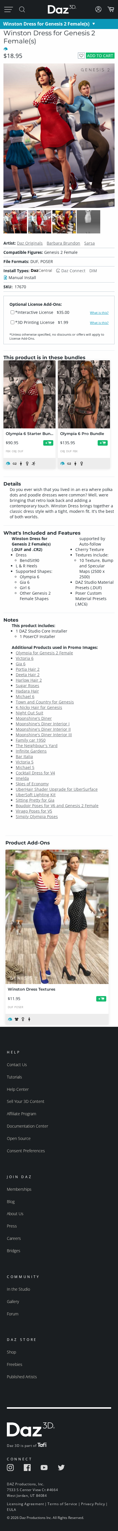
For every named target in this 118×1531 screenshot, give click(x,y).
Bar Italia (24, 756)
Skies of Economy (32, 783)
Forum (12, 1314)
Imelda (22, 778)
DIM (93, 270)
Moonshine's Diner (34, 718)
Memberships (19, 1189)
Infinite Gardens (31, 751)
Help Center (18, 1089)
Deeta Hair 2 (28, 674)
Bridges (13, 1250)
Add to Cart (100, 55)
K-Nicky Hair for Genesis (39, 707)
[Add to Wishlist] (81, 56)
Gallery (13, 1301)
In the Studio (18, 1289)
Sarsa (89, 243)
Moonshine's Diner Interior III (44, 734)
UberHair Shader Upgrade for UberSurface (57, 789)
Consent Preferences (26, 1150)
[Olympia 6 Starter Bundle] (29, 394)
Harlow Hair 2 (29, 680)
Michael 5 (25, 767)
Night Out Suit (29, 713)
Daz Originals (30, 243)
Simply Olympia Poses (37, 816)
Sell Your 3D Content (25, 1101)
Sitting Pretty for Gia (35, 800)
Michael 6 (25, 696)
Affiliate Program (21, 1113)
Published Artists (22, 1376)
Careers (14, 1238)
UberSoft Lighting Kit (36, 794)
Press (12, 1226)
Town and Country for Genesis (45, 702)
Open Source (19, 1138)
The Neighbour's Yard (37, 745)
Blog (11, 1201)
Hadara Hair (27, 691)
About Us (15, 1213)
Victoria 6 (25, 658)
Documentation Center (27, 1126)
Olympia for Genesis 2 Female (44, 653)
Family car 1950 (31, 740)
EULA (11, 1509)
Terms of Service (62, 1503)
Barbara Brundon (63, 243)
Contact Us (17, 1064)
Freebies (14, 1364)
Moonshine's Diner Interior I (43, 723)
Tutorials (14, 1077)
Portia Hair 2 (28, 669)
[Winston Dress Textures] (57, 917)
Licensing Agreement (25, 1503)
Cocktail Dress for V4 (35, 773)
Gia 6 (20, 663)
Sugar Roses (27, 685)
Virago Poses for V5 (34, 811)
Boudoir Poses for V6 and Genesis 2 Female (57, 805)
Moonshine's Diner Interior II (43, 729)
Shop (11, 1352)
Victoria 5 (25, 762)
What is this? (99, 313)
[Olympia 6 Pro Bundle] (84, 394)
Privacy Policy (93, 1503)
